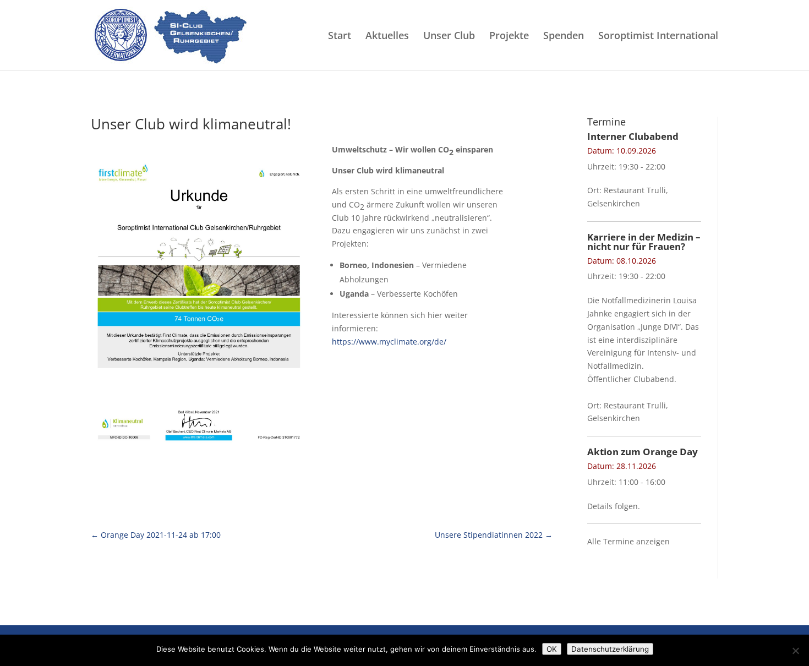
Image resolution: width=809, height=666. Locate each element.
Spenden (563, 36)
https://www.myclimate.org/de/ (389, 341)
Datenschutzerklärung (610, 649)
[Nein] (795, 650)
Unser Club (449, 36)
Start (339, 36)
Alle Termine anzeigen (628, 541)
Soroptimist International (658, 36)
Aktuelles (387, 36)
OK (551, 649)
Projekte (509, 36)
